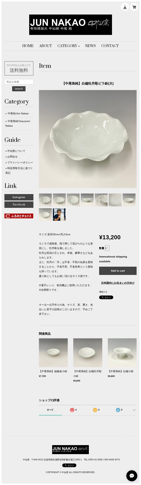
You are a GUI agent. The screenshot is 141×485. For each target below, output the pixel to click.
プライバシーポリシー (20, 162)
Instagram (18, 197)
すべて (50, 410)
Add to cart (118, 270)
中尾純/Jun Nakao (18, 113)
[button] (68, 46)
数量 (101, 248)
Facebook (19, 204)
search (19, 88)
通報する (103, 292)
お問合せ (12, 156)
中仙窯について (16, 150)
